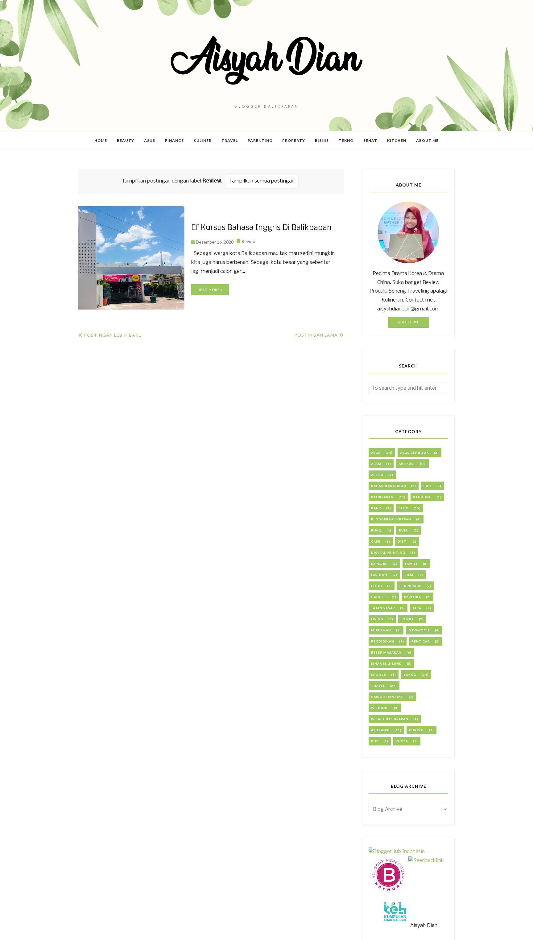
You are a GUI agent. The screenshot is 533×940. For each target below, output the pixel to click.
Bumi (404, 530)
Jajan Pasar (383, 608)
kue (374, 741)
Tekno (410, 674)
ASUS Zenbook (414, 452)
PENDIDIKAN (382, 641)
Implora (412, 597)
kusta (402, 741)
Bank (376, 508)
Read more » (210, 290)
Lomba (407, 619)
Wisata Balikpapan (389, 719)
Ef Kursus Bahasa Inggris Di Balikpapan (261, 228)
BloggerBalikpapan (391, 519)
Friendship (410, 586)
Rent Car (420, 641)
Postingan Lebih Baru (113, 335)
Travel (378, 686)
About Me (408, 322)
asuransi (380, 730)
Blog (404, 508)
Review (249, 241)
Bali (428, 486)
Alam (376, 464)
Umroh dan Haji (387, 697)
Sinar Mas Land (386, 663)
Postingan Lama (316, 335)
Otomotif (419, 630)
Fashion (379, 575)
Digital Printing (388, 552)
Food (376, 586)
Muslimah (381, 630)
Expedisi (379, 563)
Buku (376, 530)
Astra (377, 475)
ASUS (376, 452)
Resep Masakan (386, 652)
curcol (416, 730)
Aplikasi (407, 464)
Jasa (416, 608)
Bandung (422, 497)
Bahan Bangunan (388, 486)
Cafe (375, 541)
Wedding (380, 708)
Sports (378, 674)
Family (411, 563)
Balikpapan (382, 497)
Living (377, 619)
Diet (402, 541)
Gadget (379, 597)
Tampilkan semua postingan (262, 181)
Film (409, 575)
